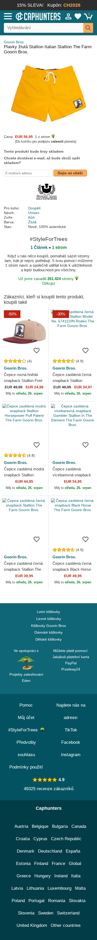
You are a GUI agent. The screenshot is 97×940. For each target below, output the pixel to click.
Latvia (17, 888)
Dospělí (34, 208)
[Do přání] (36, 350)
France (58, 863)
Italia (75, 875)
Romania (56, 900)
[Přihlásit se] (68, 16)
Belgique (40, 826)
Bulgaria (60, 826)
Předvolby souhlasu (26, 748)
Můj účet (26, 717)
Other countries (66, 925)
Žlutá (32, 222)
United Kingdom (32, 925)
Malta (80, 888)
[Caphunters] (28, 16)
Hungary (42, 875)
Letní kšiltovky (48, 612)
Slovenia (26, 913)
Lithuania (35, 888)
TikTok (71, 730)
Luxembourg (59, 888)
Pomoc (26, 705)
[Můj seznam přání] (78, 16)
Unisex (33, 213)
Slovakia (77, 900)
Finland (41, 863)
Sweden (45, 913)
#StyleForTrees (24, 730)
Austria (21, 826)
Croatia (23, 838)
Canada (78, 826)
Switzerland (68, 913)
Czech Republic (66, 838)
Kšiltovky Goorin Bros (48, 626)
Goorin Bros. (14, 42)
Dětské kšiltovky (48, 639)
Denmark (25, 851)
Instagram (70, 754)
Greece (24, 875)
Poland (18, 900)
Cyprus (40, 838)
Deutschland (50, 851)
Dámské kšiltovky (48, 632)
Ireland (61, 875)
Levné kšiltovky (48, 619)
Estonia (23, 863)
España (73, 851)
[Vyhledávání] (88, 28)
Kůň (31, 217)
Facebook (70, 742)
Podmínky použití (26, 767)
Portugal (36, 900)
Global (75, 863)
